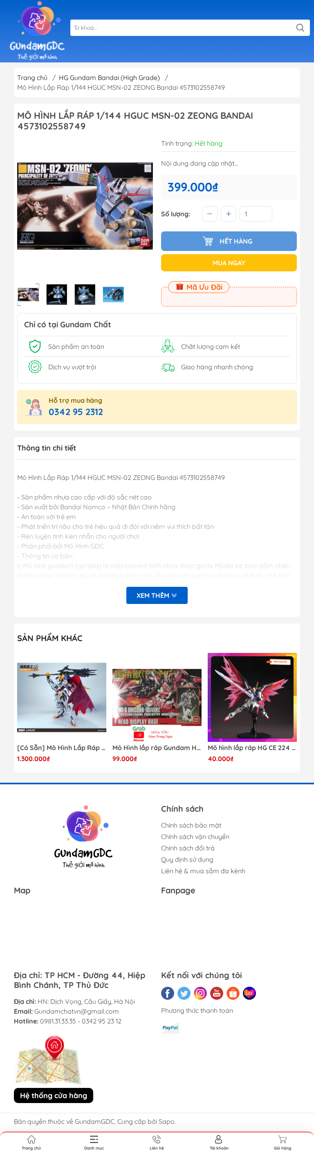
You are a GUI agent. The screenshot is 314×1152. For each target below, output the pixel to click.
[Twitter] (184, 993)
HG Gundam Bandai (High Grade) (109, 77)
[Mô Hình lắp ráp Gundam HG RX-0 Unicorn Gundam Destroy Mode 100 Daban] (157, 697)
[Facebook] (167, 993)
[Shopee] (233, 993)
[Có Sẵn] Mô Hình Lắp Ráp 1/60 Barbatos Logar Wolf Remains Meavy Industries (61, 748)
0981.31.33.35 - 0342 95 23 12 (80, 1021)
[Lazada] (249, 993)
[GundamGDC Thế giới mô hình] (37, 31)
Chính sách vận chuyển (195, 836)
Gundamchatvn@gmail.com (76, 1011)
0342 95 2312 (76, 411)
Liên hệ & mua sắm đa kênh (203, 871)
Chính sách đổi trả (188, 848)
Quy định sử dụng (187, 859)
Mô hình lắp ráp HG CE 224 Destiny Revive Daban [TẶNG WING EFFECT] (252, 748)
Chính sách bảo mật (191, 825)
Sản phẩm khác (50, 638)
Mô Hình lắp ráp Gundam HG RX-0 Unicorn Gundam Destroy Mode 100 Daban (157, 748)
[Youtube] (216, 993)
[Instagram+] (200, 993)
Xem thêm (154, 595)
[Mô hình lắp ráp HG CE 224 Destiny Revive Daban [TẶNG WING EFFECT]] (252, 697)
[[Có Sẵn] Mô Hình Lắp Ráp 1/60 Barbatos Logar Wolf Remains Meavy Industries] (61, 697)
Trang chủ (32, 77)
